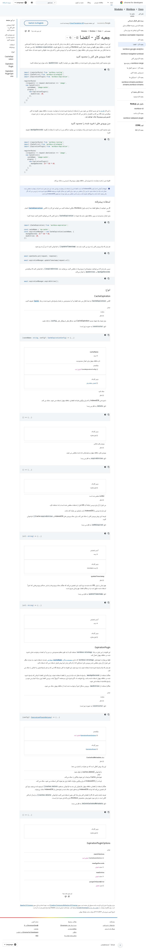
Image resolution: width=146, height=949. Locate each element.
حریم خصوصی (105, 944)
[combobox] (46, 2)
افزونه (102, 111)
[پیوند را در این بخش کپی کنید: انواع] (103, 290)
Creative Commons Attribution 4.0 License (63, 905)
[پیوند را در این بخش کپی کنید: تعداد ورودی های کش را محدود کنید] (74, 56)
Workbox (130, 9)
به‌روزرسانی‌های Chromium (68, 925)
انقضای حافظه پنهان (91, 383)
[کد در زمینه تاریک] (105, 69)
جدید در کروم (79, 3)
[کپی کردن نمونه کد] (108, 69)
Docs (140, 9)
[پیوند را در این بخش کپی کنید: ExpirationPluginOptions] (85, 843)
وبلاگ (89, 3)
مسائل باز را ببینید (110, 929)
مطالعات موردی (98, 3)
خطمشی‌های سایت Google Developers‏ (87, 908)
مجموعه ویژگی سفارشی (59, 660)
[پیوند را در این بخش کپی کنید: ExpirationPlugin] (93, 647)
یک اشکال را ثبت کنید (109, 925)
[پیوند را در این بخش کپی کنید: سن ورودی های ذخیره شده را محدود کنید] (69, 123)
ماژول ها (132, 14)
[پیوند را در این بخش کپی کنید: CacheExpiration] (92, 296)
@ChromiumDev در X (31, 925)
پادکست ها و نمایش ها (70, 936)
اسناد (111, 3)
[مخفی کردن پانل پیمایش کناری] (120, 945)
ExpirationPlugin (91, 749)
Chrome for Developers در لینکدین (27, 932)
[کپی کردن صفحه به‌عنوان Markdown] (70, 37)
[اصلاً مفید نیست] (25, 31)
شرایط (113, 944)
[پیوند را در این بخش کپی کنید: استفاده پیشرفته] (92, 202)
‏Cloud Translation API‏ (77, 23)
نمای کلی (141, 14)
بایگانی (74, 932)
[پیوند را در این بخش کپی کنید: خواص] (104, 307)
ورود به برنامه (6, 3)
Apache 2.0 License (26, 905)
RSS (37, 936)
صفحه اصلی (107, 31)
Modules (118, 9)
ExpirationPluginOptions (88, 735)
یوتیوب (36, 929)
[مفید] (28, 31)
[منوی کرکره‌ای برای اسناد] (107, 2)
